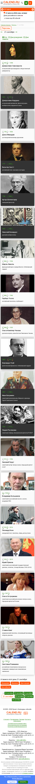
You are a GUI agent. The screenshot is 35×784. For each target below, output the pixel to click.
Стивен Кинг (7, 630)
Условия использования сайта (17, 723)
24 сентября (16, 700)
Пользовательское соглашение (17, 725)
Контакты (28, 719)
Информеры (17, 721)
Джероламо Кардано (10, 100)
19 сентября (18, 693)
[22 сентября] (16, 32)
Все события (6, 687)
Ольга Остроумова (9, 596)
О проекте (7, 719)
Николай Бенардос (9, 232)
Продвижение (14, 719)
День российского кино (12, 15)
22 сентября (19, 696)
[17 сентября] (3, 693)
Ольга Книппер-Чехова (11, 330)
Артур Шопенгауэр (9, 200)
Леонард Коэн (8, 530)
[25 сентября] (22, 699)
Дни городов (25, 683)
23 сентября (29, 696)
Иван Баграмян (8, 395)
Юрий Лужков (7, 562)
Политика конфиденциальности (17, 726)
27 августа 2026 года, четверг (16, 13)
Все (5, 37)
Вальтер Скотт (8, 167)
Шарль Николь (8, 264)
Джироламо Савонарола (12, 66)
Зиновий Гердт (8, 462)
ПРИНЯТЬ (23, 782)
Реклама (21, 719)
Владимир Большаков (11, 496)
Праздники (5, 683)
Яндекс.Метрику (17, 778)
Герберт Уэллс (8, 298)
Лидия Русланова (9, 430)
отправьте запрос (27, 773)
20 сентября (28, 693)
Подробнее (12, 782)
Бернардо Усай (8, 363)
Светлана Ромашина (10, 664)
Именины (15, 683)
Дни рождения (16, 37)
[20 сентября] (1, 32)
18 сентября (9, 693)
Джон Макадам (8, 135)
